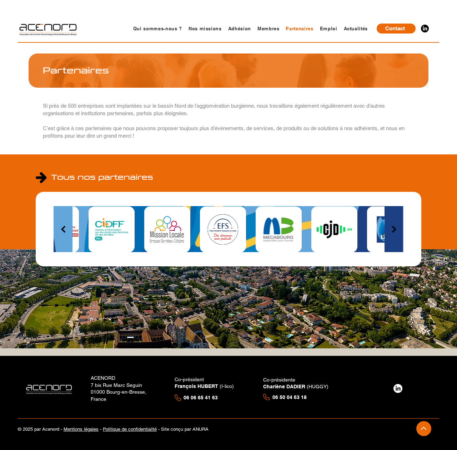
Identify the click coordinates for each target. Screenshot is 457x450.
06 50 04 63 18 (290, 397)
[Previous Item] (63, 229)
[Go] (423, 428)
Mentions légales (81, 429)
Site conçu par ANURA (185, 429)
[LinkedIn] (425, 28)
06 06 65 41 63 (201, 397)
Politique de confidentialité (130, 429)
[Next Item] (394, 229)
